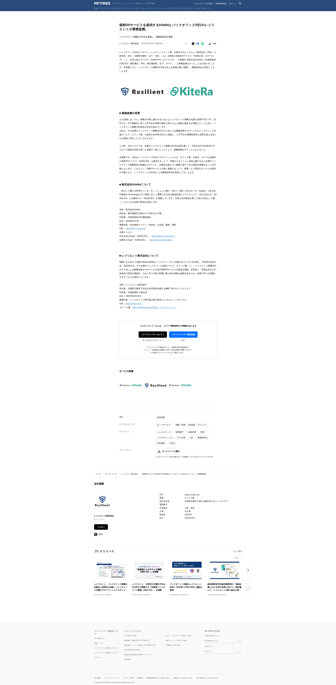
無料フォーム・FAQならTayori (176, 640)
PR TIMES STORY (130, 636)
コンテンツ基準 (128, 678)
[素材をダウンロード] (210, 44)
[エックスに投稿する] (193, 44)
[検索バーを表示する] (240, 3)
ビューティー (147, 8)
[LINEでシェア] (202, 44)
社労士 (172, 443)
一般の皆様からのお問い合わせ (206, 678)
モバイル (117, 8)
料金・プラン (99, 643)
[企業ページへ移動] (102, 502)
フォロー (101, 527)
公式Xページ (209, 646)
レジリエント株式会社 (129, 474)
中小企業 (181, 437)
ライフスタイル (175, 8)
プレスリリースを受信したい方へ (106, 648)
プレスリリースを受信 (203, 3)
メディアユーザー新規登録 (183, 334)
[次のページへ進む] (248, 570)
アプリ (126, 8)
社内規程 (161, 443)
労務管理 (192, 432)
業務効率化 (202, 437)
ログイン (232, 3)
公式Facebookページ (212, 636)
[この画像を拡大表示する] (131, 385)
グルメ (197, 8)
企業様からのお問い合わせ (182, 678)
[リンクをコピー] (214, 44)
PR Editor (127, 659)
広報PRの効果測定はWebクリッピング (137, 654)
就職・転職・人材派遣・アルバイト (191, 425)
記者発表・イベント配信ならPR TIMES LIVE (139, 645)
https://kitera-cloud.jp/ (135, 228)
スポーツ (206, 8)
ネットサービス (164, 425)
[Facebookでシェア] (198, 44)
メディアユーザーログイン (153, 334)
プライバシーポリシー (112, 678)
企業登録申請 (220, 3)
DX (191, 437)
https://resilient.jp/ (134, 304)
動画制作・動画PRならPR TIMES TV (136, 640)
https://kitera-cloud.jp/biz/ (160, 240)
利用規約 (140, 678)
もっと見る (237, 551)
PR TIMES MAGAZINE (132, 650)
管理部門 (179, 432)
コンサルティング (165, 437)
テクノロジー (105, 8)
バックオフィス (164, 432)
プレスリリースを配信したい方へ (106, 653)
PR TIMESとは (99, 638)
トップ (98, 474)
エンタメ (135, 8)
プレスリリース (111, 474)
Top (95, 8)
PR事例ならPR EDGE (173, 645)
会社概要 (97, 678)
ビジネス (188, 8)
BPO (203, 432)
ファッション (160, 8)
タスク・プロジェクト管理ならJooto (178, 636)
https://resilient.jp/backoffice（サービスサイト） (154, 307)
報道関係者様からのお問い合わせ (158, 678)
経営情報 (161, 417)
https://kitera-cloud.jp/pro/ (163, 236)
